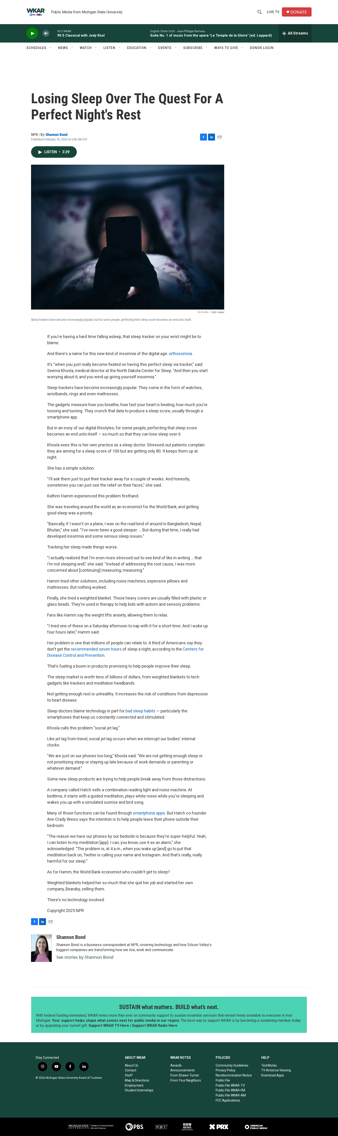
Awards (176, 1065)
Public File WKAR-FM (230, 1090)
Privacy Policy (225, 1070)
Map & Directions (137, 1080)
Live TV (273, 12)
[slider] (53, 33)
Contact (130, 1070)
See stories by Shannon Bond (84, 957)
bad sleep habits (140, 711)
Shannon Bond (56, 134)
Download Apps (272, 1075)
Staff (129, 1075)
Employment (134, 1085)
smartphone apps (149, 813)
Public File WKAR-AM (231, 1095)
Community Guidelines (232, 1065)
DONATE (298, 12)
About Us (131, 1065)
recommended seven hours (96, 649)
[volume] (46, 33)
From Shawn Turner (184, 1075)
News (63, 48)
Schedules (36, 48)
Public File (223, 1080)
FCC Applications (228, 1100)
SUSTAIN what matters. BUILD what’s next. (169, 1007)
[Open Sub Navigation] (51, 48)
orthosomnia (180, 353)
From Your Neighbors (185, 1080)
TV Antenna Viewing (276, 1070)
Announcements (182, 1070)
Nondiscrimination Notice (234, 1075)
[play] (32, 33)
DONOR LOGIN (262, 48)
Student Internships (139, 1090)
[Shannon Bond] (41, 948)
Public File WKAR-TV (230, 1085)
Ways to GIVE (226, 48)
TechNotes (269, 1065)
